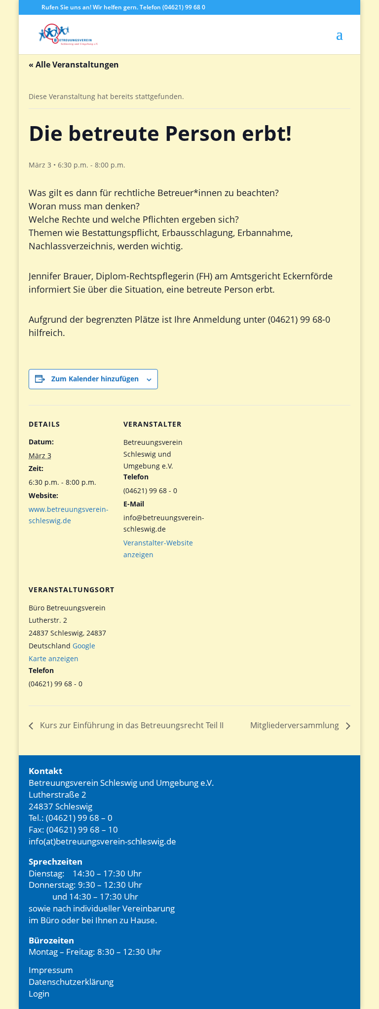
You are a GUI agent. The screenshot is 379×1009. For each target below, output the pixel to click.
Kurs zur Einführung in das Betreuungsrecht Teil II (131, 725)
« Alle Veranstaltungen (74, 64)
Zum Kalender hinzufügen (95, 378)
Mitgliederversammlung (295, 725)
